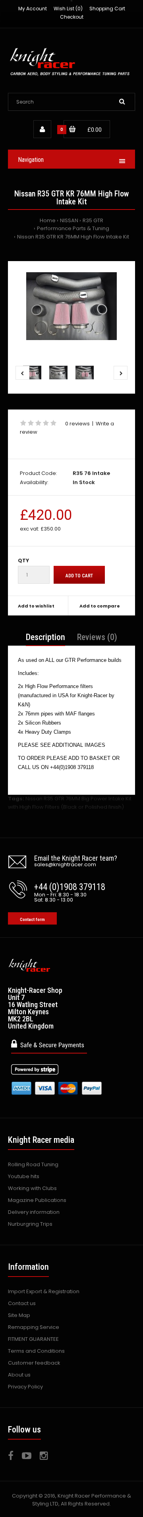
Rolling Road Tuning (33, 1164)
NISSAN (69, 220)
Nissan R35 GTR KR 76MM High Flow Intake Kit (73, 236)
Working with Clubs (32, 1188)
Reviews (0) (97, 637)
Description (45, 637)
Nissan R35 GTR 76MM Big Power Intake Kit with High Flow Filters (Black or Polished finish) (69, 803)
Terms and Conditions (36, 1351)
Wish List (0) (68, 8)
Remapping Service (33, 1327)
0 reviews (77, 423)
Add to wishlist (36, 606)
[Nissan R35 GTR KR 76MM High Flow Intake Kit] (71, 306)
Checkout (71, 16)
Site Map (19, 1315)
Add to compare (99, 606)
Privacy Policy (25, 1386)
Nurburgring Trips (30, 1224)
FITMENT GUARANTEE (33, 1339)
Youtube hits (23, 1176)
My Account (32, 8)
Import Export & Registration (43, 1291)
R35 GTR (93, 220)
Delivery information (34, 1212)
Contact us (22, 1303)
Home (48, 220)
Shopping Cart (107, 8)
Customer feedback (34, 1363)
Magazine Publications (37, 1200)
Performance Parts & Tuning (73, 228)
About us (19, 1375)
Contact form (32, 919)
